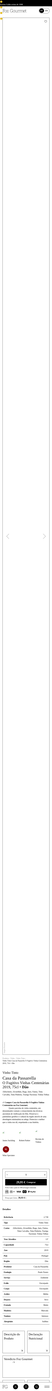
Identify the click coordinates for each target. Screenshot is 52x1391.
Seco (46, 1300)
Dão (25, 1087)
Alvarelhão (17, 1092)
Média (45, 1294)
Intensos (45, 1316)
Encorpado (44, 1283)
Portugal (45, 1256)
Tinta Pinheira (16, 1095)
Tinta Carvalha (23, 1231)
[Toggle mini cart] (26, 1386)
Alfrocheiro (7, 1092)
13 (47, 1239)
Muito (45, 1305)
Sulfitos (45, 1321)
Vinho (12, 1058)
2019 (6, 1087)
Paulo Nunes (43, 1272)
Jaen (29, 1092)
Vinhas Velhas (43, 1095)
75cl (15, 1087)
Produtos (6, 1058)
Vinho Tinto (20, 1058)
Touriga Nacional (30, 1095)
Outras (34, 1092)
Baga (24, 1092)
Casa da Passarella (41, 1267)
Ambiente (44, 1278)
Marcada (44, 1311)
